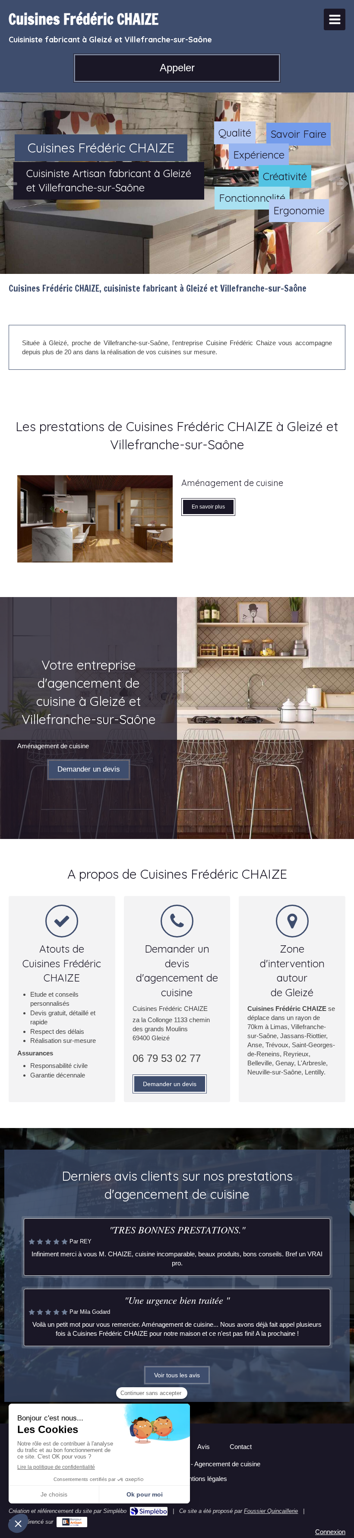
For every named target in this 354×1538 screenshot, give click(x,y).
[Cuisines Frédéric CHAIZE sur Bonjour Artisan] (72, 1522)
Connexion (330, 1531)
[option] (177, 183)
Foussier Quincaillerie (271, 1511)
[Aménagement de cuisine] (95, 519)
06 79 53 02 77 (167, 1058)
